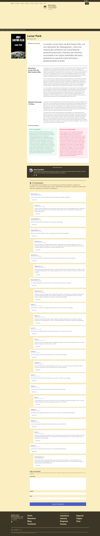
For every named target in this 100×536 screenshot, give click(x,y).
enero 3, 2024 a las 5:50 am (35, 376)
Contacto (31, 524)
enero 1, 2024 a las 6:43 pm (39, 363)
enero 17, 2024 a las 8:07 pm (35, 410)
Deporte (36, 3)
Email (31, 496)
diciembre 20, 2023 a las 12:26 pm (40, 242)
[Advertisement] (50, 20)
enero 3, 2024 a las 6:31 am (35, 387)
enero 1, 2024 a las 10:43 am (35, 352)
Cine (45, 3)
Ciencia (22, 3)
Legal (12, 529)
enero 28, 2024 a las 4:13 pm (39, 433)
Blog (29, 521)
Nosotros (31, 518)
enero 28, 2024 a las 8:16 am (35, 446)
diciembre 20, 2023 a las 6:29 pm (36, 256)
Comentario (32, 476)
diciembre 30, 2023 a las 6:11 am (40, 340)
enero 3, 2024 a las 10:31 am (39, 398)
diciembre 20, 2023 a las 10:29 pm (40, 267)
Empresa (27, 3)
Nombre (31, 491)
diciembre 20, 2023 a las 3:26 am (36, 231)
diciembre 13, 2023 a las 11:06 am (36, 195)
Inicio (12, 3)
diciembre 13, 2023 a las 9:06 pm (40, 206)
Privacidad (16, 529)
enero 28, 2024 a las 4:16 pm (39, 458)
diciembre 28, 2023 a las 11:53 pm (36, 305)
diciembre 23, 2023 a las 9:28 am (40, 292)
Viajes (41, 3)
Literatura (17, 3)
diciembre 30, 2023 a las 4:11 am (36, 329)
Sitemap (20, 529)
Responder (34, 199)
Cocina (31, 3)
